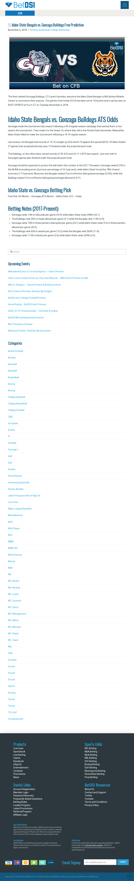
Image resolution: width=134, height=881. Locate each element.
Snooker (12, 660)
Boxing (11, 384)
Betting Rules (20, 802)
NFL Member (14, 627)
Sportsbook (19, 751)
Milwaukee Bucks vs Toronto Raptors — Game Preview (36, 271)
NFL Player (13, 633)
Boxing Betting (92, 764)
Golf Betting (91, 767)
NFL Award (13, 581)
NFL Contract (14, 600)
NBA (10, 568)
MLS (10, 535)
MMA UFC (13, 548)
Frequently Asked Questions (27, 798)
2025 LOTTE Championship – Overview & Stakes (33, 311)
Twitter (88, 795)
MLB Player (14, 528)
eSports (17, 764)
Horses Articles (16, 489)
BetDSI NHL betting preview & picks (26, 317)
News (16, 777)
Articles (34, 30)
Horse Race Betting (94, 774)
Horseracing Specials (19, 482)
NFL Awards (14, 587)
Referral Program (22, 811)
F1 (9, 436)
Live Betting (19, 755)
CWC (10, 416)
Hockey (12, 469)
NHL (10, 646)
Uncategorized (15, 719)
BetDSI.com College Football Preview (27, 297)
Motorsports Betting (95, 771)
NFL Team (13, 640)
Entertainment (20, 767)
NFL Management (17, 613)
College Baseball (16, 397)
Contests (18, 771)
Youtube (89, 798)
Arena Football (15, 351)
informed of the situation (94, 845)
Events (11, 430)
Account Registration (24, 789)
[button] (125, 5)
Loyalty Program (21, 805)
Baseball (12, 364)
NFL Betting (90, 748)
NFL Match (13, 620)
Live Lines (13, 502)
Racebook (18, 761)
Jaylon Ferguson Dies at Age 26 (24, 495)
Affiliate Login (20, 814)
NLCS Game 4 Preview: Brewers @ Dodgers (30, 291)
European (13, 423)
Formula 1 (13, 449)
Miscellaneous (15, 515)
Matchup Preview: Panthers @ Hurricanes (29, 330)
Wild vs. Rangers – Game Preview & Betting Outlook (34, 284)
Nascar (11, 561)
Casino (16, 758)
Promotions (19, 774)
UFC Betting (91, 761)
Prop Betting (91, 777)
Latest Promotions (23, 808)
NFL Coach (13, 594)
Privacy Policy (92, 805)
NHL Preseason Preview (20, 324)
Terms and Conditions (96, 802)
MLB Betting (91, 755)
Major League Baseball (19, 508)
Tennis (11, 699)
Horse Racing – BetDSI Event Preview (27, 304)
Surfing (12, 692)
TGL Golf (12, 712)
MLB (10, 522)
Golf (10, 456)
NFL (10, 574)
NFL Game (13, 607)
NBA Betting (91, 751)
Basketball (44, 30)
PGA (10, 653)
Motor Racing (15, 554)
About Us (89, 789)
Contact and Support (95, 792)
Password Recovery (23, 795)
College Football (16, 410)
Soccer (11, 666)
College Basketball (59, 30)
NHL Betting (91, 758)
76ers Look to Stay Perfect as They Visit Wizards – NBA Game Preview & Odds (48, 278)
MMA (11, 541)
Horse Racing (15, 475)
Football (12, 443)
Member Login (20, 792)
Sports (11, 686)
